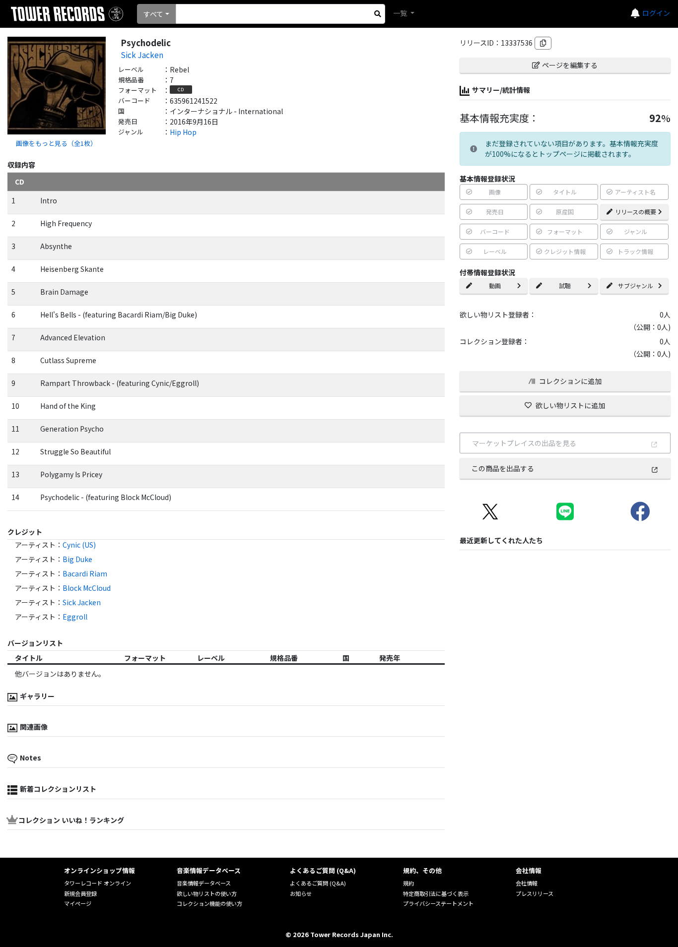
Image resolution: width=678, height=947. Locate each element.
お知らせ (301, 893)
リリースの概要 (635, 211)
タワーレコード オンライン (97, 883)
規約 (408, 883)
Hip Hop (183, 132)
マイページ (77, 903)
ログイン (656, 13)
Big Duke (77, 559)
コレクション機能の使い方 (209, 903)
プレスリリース (534, 893)
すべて (153, 14)
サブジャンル (635, 285)
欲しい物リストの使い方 (207, 893)
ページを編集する (570, 65)
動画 (495, 285)
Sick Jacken (142, 54)
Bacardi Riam (85, 573)
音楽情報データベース (204, 883)
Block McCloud (87, 588)
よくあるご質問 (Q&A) (318, 883)
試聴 (565, 285)
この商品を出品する (503, 468)
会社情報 (527, 883)
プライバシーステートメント (438, 903)
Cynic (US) (79, 545)
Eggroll (75, 617)
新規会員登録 (80, 893)
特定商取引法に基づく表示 (436, 893)
